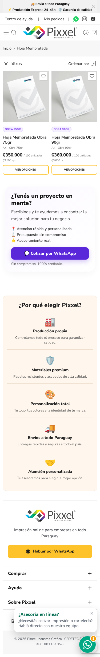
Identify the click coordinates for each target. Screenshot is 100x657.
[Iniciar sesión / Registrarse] (86, 32)
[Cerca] (94, 6)
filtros (15, 64)
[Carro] (94, 32)
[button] (55, 620)
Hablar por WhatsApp (50, 551)
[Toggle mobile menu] (6, 32)
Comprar (17, 573)
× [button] (92, 613)
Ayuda (15, 588)
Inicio (7, 48)
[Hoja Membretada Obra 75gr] (26, 96)
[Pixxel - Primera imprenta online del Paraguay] (50, 32)
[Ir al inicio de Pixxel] (50, 516)
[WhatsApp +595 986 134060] (76, 19)
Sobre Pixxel (21, 602)
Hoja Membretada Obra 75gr (24, 140)
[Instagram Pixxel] (84, 19)
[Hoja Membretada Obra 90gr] (74, 96)
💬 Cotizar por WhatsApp (50, 253)
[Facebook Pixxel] (93, 19)
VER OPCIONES (25, 170)
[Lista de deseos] (43, 76)
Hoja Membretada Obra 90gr (73, 140)
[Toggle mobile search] (14, 32)
